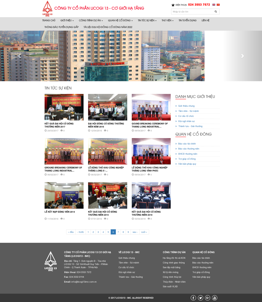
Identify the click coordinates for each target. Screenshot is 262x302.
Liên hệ (205, 20)
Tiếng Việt (218, 4)
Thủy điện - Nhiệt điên (174, 281)
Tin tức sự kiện (146, 20)
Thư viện (167, 20)
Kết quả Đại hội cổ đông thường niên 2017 (59, 125)
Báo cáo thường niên (188, 148)
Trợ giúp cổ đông (187, 159)
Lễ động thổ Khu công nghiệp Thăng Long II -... (106, 169)
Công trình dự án (90, 20)
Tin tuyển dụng (187, 20)
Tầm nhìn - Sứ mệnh (188, 111)
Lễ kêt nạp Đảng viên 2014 (60, 211)
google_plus (207, 297)
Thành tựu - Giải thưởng (190, 126)
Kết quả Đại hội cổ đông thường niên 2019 (146, 213)
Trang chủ (48, 20)
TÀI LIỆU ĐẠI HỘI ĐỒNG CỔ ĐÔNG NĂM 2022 (108, 26)
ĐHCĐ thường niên (187, 154)
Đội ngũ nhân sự (186, 121)
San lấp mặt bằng (171, 267)
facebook (193, 297)
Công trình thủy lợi (172, 277)
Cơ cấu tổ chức (186, 116)
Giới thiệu (66, 20)
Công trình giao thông (174, 262)
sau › (135, 231)
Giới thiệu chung (186, 106)
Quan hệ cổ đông (119, 20)
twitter (200, 297)
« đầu (71, 231)
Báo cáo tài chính (187, 143)
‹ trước (80, 231)
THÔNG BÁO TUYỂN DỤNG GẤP (62, 26)
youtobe (214, 297)
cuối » (144, 231)
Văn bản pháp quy (187, 164)
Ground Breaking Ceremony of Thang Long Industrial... (63, 169)
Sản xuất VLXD (170, 286)
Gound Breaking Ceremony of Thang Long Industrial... (150, 125)
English (213, 4)
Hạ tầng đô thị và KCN (174, 258)
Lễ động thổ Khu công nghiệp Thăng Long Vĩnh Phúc (149, 169)
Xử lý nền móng (170, 272)
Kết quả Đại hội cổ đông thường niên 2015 (102, 213)
